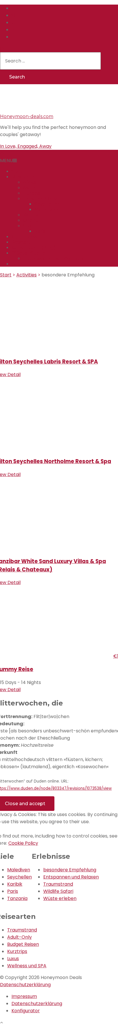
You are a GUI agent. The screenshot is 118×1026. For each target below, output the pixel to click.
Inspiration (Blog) (36, 247)
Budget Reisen (23, 944)
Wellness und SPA (26, 965)
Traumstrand (58, 884)
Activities (26, 275)
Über (17, 264)
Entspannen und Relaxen (71, 877)
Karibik (30, 215)
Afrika (29, 182)
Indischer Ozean (41, 198)
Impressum (24, 996)
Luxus (13, 958)
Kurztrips (17, 951)
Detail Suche (30, 253)
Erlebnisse (28, 236)
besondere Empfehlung (69, 869)
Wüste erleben (59, 898)
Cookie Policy (23, 843)
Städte (30, 226)
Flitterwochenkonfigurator (54, 258)
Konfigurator (25, 1010)
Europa (31, 193)
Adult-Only (19, 937)
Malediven (46, 209)
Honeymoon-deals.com (26, 116)
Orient (30, 220)
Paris (39, 231)
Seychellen (47, 204)
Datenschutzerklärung (25, 984)
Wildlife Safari (58, 891)
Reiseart (20, 242)
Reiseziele (22, 177)
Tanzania (17, 898)
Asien (29, 187)
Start (17, 171)
